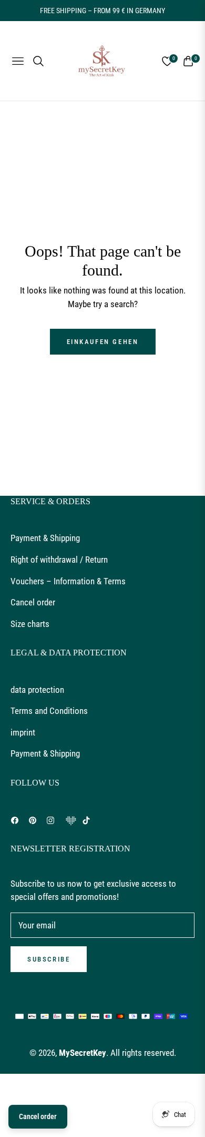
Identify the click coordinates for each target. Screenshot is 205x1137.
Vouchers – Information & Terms (68, 581)
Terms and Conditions (49, 710)
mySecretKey (82, 1052)
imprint (23, 732)
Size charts (30, 624)
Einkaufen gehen (103, 342)
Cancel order (33, 602)
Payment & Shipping (45, 538)
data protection (37, 689)
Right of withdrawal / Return (59, 559)
